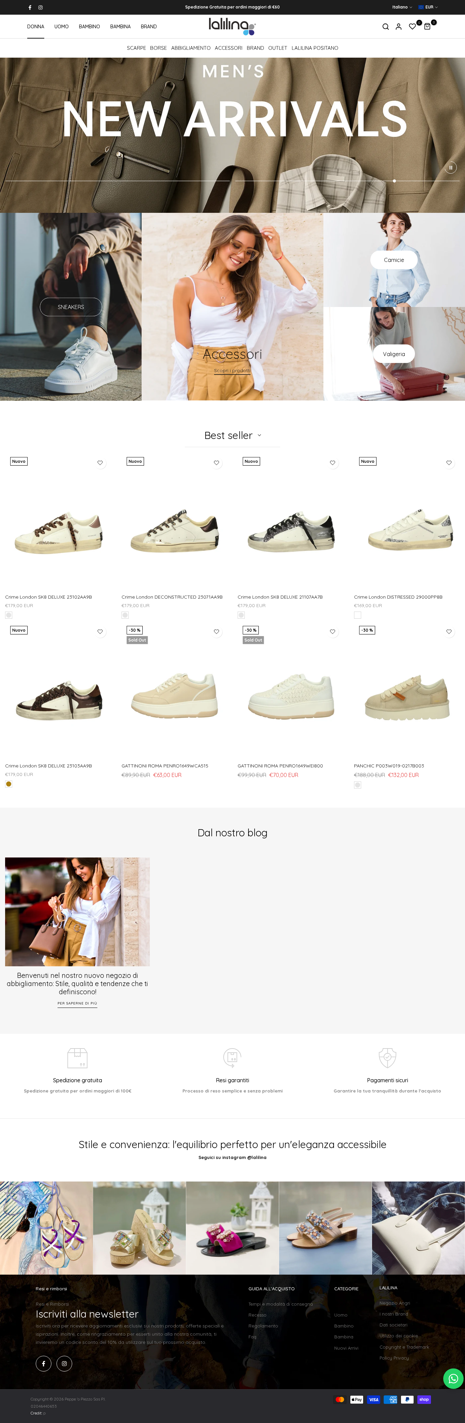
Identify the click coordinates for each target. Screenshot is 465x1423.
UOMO (61, 27)
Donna (341, 1304)
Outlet (277, 48)
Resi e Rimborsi (52, 1304)
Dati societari (393, 1324)
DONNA (35, 27)
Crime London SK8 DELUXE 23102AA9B (48, 597)
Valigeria (394, 353)
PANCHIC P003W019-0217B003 (389, 766)
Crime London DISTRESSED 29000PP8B (398, 597)
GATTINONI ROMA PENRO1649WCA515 (165, 766)
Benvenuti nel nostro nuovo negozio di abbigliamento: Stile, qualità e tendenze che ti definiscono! (77, 983)
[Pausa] (451, 167)
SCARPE (136, 48)
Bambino (344, 1326)
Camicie (394, 259)
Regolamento (263, 1326)
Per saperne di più (77, 1003)
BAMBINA (120, 27)
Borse (158, 48)
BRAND (149, 27)
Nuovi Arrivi (346, 1348)
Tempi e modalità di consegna (280, 1304)
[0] (412, 26)
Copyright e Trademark (404, 1347)
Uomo (341, 1315)
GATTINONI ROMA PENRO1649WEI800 (280, 766)
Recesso (257, 1315)
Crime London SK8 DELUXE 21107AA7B (280, 597)
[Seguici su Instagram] (40, 7)
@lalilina (257, 1157)
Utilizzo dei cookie (399, 1335)
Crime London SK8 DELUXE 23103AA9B (48, 766)
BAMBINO (89, 27)
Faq (252, 1336)
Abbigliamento (191, 48)
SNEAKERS (71, 307)
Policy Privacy (394, 1358)
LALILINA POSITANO (315, 48)
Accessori (228, 48)
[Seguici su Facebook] (30, 7)
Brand (255, 48)
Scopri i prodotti (232, 370)
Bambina (343, 1336)
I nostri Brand (394, 1314)
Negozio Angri (395, 1303)
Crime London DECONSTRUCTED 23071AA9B (172, 597)
